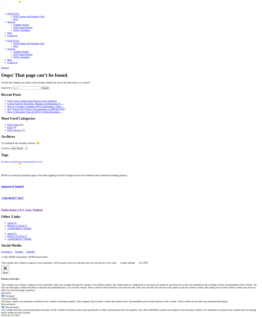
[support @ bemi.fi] (2, 180)
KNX (10, 127)
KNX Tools (13, 125)
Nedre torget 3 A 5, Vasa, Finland (22, 209)
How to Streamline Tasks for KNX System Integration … (34, 112)
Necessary (10, 296)
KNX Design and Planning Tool (28, 16)
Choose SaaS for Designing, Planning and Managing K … (35, 103)
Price (15, 19)
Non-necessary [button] (8, 304)
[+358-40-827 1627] (2, 192)
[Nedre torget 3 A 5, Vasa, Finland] (2, 204)
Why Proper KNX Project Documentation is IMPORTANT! (36, 109)
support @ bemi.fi (12, 186)
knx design (5, 161)
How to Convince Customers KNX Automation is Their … (35, 106)
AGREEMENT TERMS (19, 228)
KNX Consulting (21, 30)
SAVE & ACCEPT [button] (10, 315)
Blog (9, 33)
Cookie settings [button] (127, 263)
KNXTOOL (13, 14)
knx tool (39, 161)
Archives (5, 148)
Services (11, 22)
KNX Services (14, 130)
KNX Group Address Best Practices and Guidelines (32, 101)
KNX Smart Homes (22, 27)
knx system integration (27, 161)
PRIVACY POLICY (17, 225)
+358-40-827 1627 (12, 198)
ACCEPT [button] (143, 263)
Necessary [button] (6, 293)
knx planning (14, 161)
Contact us (12, 35)
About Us (12, 223)
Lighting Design (21, 24)
